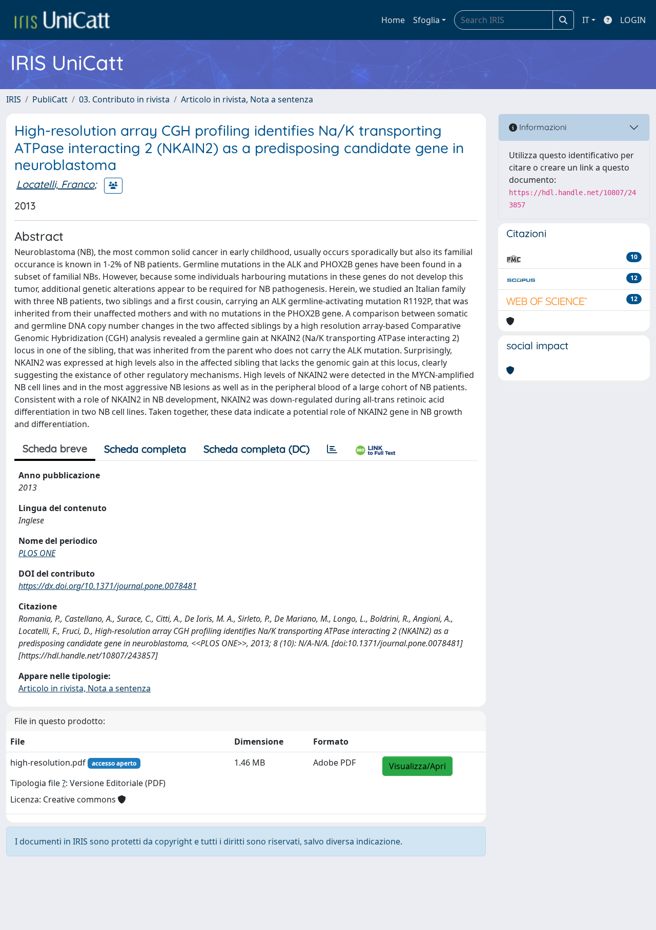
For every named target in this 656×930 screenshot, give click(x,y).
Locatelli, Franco (55, 184)
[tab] (332, 449)
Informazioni (541, 127)
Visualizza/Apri (417, 766)
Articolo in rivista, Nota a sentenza (247, 99)
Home (393, 20)
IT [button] (585, 20)
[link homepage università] (62, 20)
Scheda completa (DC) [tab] (256, 448)
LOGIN (633, 20)
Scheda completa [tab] (145, 448)
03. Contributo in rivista (124, 99)
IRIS (13, 99)
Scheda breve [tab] (55, 448)
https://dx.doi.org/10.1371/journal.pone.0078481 (107, 585)
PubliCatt (50, 99)
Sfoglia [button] (426, 20)
